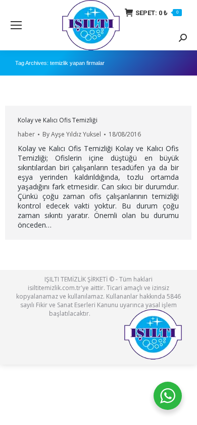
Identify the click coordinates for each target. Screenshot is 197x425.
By (71, 134)
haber (26, 134)
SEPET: (156, 13)
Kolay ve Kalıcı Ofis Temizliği (57, 120)
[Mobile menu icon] (16, 25)
